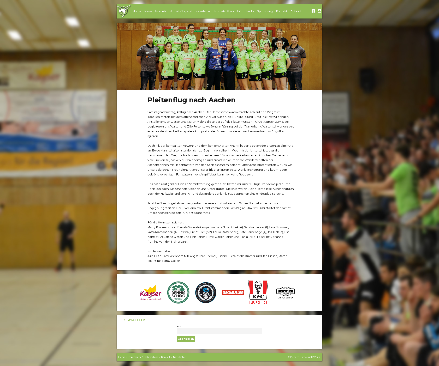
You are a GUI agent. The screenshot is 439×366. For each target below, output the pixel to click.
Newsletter (203, 11)
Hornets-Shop (224, 11)
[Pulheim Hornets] (124, 11)
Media (250, 11)
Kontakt (281, 11)
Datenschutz (151, 357)
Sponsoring (265, 11)
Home (137, 11)
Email (179, 326)
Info (239, 11)
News (148, 11)
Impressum (134, 357)
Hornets (160, 11)
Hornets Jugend (181, 11)
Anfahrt (295, 11)
